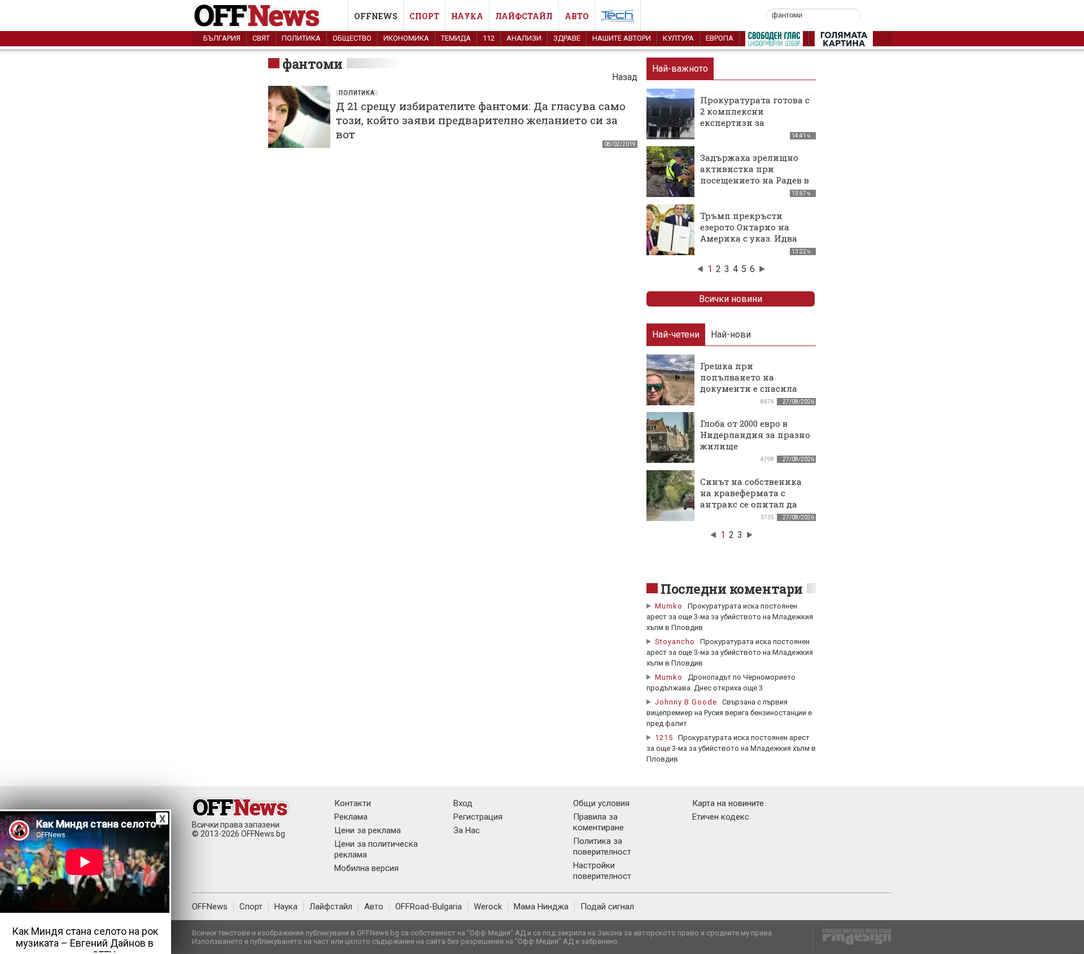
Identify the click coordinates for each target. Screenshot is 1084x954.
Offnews (375, 16)
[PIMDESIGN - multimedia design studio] (852, 940)
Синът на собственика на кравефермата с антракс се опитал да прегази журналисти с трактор (751, 504)
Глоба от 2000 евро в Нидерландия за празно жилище (755, 435)
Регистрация (477, 817)
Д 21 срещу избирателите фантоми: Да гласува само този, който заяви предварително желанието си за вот (481, 120)
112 (489, 38)
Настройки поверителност (602, 870)
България (222, 38)
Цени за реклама (367, 830)
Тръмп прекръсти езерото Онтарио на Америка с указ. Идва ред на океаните (748, 232)
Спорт (424, 16)
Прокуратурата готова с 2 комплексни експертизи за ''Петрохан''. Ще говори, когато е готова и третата (755, 128)
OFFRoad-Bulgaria (428, 907)
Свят (261, 38)
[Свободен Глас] (774, 41)
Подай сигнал (607, 907)
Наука (467, 16)
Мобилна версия (366, 868)
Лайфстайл (524, 16)
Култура (678, 38)
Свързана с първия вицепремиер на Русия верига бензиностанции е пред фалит (729, 713)
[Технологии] (617, 18)
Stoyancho (675, 641)
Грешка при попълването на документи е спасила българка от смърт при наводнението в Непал (753, 388)
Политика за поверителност (602, 846)
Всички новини (730, 299)
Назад (624, 77)
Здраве (566, 38)
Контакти (352, 803)
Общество (352, 38)
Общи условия (601, 803)
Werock (488, 907)
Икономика (406, 38)
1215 (664, 737)
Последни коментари (732, 588)
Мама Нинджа (541, 907)
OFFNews (210, 907)
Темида (456, 38)
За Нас (466, 830)
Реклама (351, 817)
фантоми (312, 63)
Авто (577, 16)
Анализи (523, 38)
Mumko (669, 606)
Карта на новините (728, 803)
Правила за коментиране (598, 822)
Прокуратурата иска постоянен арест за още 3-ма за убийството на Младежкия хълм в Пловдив (729, 617)
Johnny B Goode (686, 702)
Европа (719, 38)
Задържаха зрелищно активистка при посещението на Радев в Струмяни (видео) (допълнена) (754, 180)
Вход (463, 803)
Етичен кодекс (720, 817)
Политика (301, 38)
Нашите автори (621, 38)
